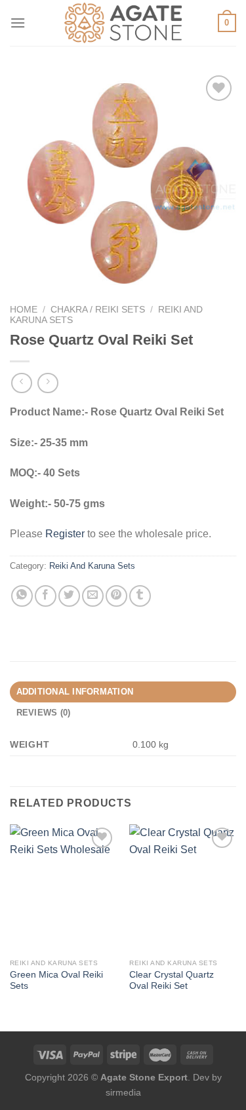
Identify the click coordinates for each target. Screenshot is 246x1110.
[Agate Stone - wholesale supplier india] (123, 23)
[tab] (123, 691)
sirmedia (123, 1092)
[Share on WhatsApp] (22, 596)
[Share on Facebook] (45, 596)
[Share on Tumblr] (140, 596)
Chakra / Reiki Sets (98, 310)
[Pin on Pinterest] (116, 596)
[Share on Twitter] (69, 596)
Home (23, 310)
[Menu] (18, 23)
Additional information (75, 692)
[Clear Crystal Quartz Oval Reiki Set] (182, 888)
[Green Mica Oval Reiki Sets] (63, 888)
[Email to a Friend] (93, 596)
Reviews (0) (43, 713)
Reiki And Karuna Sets (92, 566)
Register (65, 533)
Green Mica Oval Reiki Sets (56, 980)
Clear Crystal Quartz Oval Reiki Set (171, 980)
